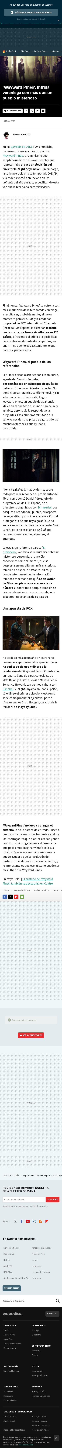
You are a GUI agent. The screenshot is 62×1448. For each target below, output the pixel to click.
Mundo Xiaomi (9, 1348)
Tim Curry (25, 51)
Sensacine (36, 1350)
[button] (21, 134)
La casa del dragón (41, 1272)
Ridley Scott (11, 51)
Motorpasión (37, 1371)
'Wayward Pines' (13, 155)
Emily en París (40, 51)
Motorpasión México (41, 1430)
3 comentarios (14, 110)
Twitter (32, 111)
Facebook (26, 111)
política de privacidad (39, 1206)
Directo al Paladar (11, 1371)
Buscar (58, 1301)
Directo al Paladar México (14, 1430)
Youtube (27, 1220)
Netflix (6, 1259)
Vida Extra (36, 1334)
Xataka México (9, 1416)
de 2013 (21, 147)
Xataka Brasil (9, 1421)
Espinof (35, 1355)
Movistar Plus (38, 1253)
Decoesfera (8, 1396)
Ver (32, 1035)
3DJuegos (36, 1330)
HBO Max (7, 1272)
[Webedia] (12, 1316)
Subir (50, 1313)
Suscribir (52, 1199)
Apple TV (7, 1266)
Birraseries (45, 507)
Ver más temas (11, 1288)
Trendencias (8, 1391)
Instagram (34, 1220)
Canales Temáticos (42, 890)
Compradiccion (10, 1400)
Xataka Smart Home (12, 1343)
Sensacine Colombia (41, 1425)
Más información (26, 1444)
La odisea (36, 1266)
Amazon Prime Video (42, 1247)
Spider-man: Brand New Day (16, 1278)
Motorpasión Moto (40, 1375)
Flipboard (37, 111)
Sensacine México (39, 1421)
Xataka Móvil (9, 1334)
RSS (40, 1220)
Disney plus (8, 1253)
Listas (35, 1259)
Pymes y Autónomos (41, 1396)
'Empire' (8, 689)
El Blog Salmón (38, 1391)
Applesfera (7, 1339)
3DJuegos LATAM (39, 1416)
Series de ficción (22, 890)
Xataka (6, 1330)
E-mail (43, 111)
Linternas (55, 51)
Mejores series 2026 (31, 1175)
